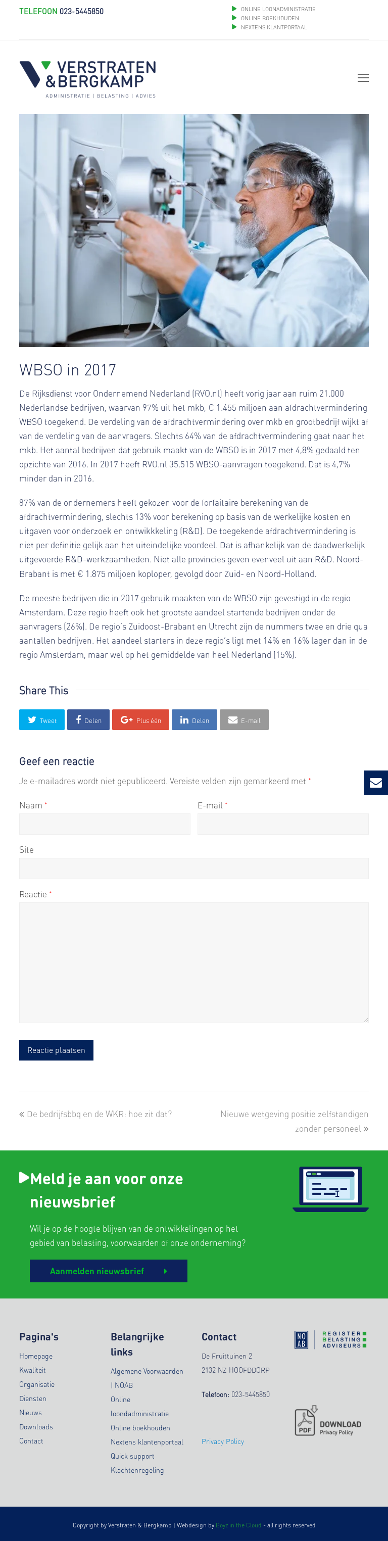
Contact (31, 1440)
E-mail (213, 804)
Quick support (133, 1455)
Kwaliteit (32, 1369)
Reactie (35, 893)
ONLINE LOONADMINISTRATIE (278, 9)
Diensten (32, 1398)
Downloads (36, 1426)
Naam (33, 804)
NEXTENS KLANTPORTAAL (274, 27)
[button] (42, 719)
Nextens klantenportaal (147, 1441)
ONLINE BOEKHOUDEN (269, 18)
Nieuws (30, 1412)
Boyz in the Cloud (239, 1525)
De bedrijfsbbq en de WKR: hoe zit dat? (99, 1113)
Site (26, 849)
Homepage (36, 1355)
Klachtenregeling (137, 1469)
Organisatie (37, 1383)
